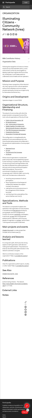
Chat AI (25, 411)
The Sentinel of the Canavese (14, 152)
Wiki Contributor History (11, 58)
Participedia (10, 2)
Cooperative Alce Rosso (12, 132)
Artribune (8, 154)
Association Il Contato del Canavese (16, 134)
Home (3, 415)
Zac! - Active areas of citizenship (15, 124)
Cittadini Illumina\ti (7, 230)
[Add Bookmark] (5, 34)
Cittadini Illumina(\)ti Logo (10, 49)
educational (16, 210)
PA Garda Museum (11, 122)
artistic (19, 220)
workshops (17, 214)
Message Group (10, 148)
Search (4, 417)
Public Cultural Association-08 (14, 120)
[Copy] (3, 35)
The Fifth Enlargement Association (15, 130)
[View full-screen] (28, 40)
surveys (12, 216)
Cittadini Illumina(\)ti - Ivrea (10, 274)
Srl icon (8, 150)
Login (25, 2)
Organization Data (8, 62)
